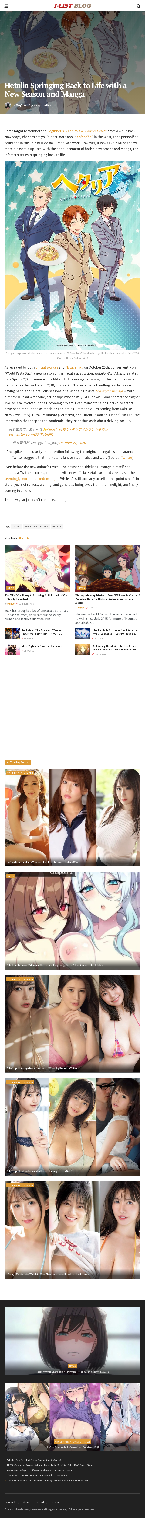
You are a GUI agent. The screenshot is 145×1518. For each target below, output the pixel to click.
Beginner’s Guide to (77, 130)
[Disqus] (72, 711)
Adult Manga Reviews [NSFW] (72, 1441)
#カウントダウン (95, 429)
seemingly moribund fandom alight (32, 478)
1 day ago (93, 607)
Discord (39, 1502)
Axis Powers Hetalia (36, 526)
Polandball (85, 136)
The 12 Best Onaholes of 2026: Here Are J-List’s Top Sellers (37, 1475)
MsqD (19, 105)
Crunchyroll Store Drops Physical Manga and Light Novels (72, 1371)
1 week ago (100, 654)
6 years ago (35, 105)
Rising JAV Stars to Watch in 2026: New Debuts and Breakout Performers (48, 1274)
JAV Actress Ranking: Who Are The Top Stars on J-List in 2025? (42, 862)
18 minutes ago (26, 603)
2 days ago (28, 638)
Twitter (126, 457)
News (49, 105)
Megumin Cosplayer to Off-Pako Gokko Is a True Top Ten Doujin (39, 1470)
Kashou (11, 603)
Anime (16, 526)
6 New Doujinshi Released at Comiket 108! (72, 1447)
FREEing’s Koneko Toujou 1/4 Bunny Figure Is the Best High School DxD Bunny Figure (50, 1465)
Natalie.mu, (74, 367)
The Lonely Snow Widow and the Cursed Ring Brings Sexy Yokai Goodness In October (55, 965)
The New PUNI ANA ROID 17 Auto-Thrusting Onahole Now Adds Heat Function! (47, 1480)
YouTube (54, 1502)
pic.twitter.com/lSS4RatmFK (31, 434)
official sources (46, 367)
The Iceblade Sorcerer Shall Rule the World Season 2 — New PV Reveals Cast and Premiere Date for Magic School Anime (115, 635)
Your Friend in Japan (20, 773)
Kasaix (81, 607)
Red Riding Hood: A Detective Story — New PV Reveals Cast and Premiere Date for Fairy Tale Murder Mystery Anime (115, 651)
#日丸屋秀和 (56, 429)
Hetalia (56, 526)
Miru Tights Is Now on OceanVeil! (42, 646)
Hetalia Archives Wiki (76, 357)
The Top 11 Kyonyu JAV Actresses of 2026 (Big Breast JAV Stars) (43, 1068)
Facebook (10, 1502)
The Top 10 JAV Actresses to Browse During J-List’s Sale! (39, 1171)
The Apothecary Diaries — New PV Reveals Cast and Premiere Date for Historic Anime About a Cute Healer (107, 598)
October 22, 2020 (72, 442)
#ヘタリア (74, 429)
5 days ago (99, 638)
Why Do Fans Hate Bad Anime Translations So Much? (34, 1460)
